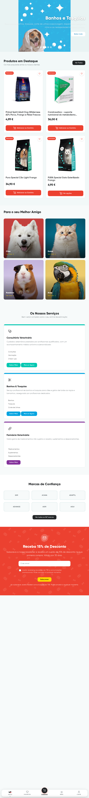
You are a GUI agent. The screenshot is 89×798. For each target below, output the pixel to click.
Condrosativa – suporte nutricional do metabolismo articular (61, 115)
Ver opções (67, 193)
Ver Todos (79, 63)
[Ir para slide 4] (44, 47)
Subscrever (44, 579)
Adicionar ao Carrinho (25, 128)
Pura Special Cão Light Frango (21, 178)
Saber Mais (13, 365)
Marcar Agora (29, 365)
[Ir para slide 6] (51, 47)
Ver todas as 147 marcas (44, 517)
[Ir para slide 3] (41, 47)
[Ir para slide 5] (48, 47)
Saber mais (78, 34)
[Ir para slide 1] (38, 47)
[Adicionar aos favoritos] (39, 74)
